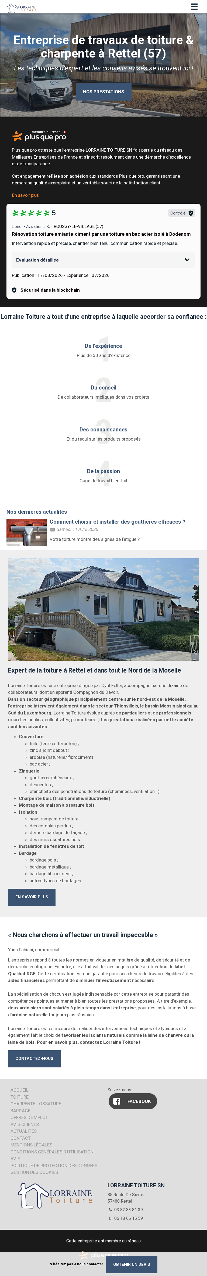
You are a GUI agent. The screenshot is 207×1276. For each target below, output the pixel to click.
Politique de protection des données (54, 1165)
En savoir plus (25, 195)
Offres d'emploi (29, 1117)
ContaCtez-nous (34, 1058)
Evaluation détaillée (37, 260)
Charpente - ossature (36, 1103)
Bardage (20, 1110)
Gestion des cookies (34, 1172)
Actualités (24, 1131)
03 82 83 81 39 (128, 1209)
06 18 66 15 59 (128, 1218)
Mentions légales (31, 1145)
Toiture (20, 1097)
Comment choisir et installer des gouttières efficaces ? (117, 522)
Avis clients (25, 1124)
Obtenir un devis (131, 1264)
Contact (21, 1138)
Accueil (20, 1090)
